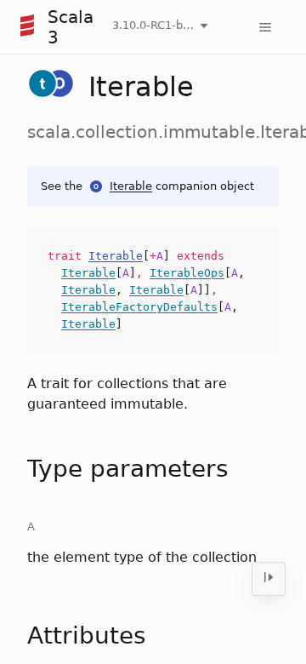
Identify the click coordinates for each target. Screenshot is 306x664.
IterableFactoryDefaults (139, 307)
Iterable (131, 186)
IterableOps (187, 272)
